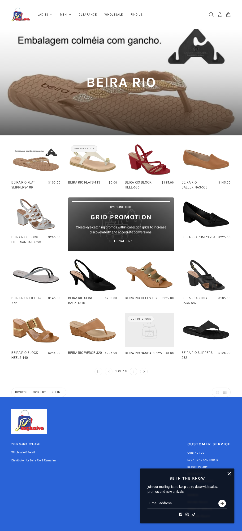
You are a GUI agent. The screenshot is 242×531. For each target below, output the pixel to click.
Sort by (39, 392)
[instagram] (187, 514)
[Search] (211, 14)
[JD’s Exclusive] (20, 15)
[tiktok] (193, 514)
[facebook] (180, 514)
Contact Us (195, 453)
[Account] (219, 14)
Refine (57, 392)
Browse (21, 392)
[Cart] (228, 14)
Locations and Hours (202, 460)
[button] (133, 371)
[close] (229, 473)
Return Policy (197, 467)
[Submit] (222, 503)
